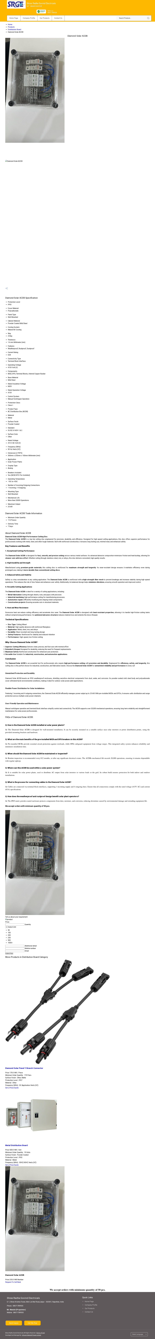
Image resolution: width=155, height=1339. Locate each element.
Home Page (13, 18)
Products (11, 27)
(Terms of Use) (40, 1333)
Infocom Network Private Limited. (31, 1335)
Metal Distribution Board (16, 1145)
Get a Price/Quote (12, 1088)
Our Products (44, 18)
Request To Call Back (13, 1282)
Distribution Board (14, 30)
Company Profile (29, 18)
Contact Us (58, 18)
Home (10, 24)
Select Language (137, 1334)
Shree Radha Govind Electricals (41, 4)
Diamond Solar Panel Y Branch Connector (24, 1068)
